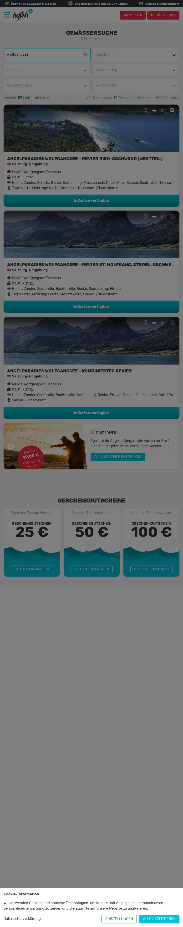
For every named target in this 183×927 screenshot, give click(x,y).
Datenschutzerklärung (22, 919)
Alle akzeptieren (159, 919)
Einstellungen (119, 919)
